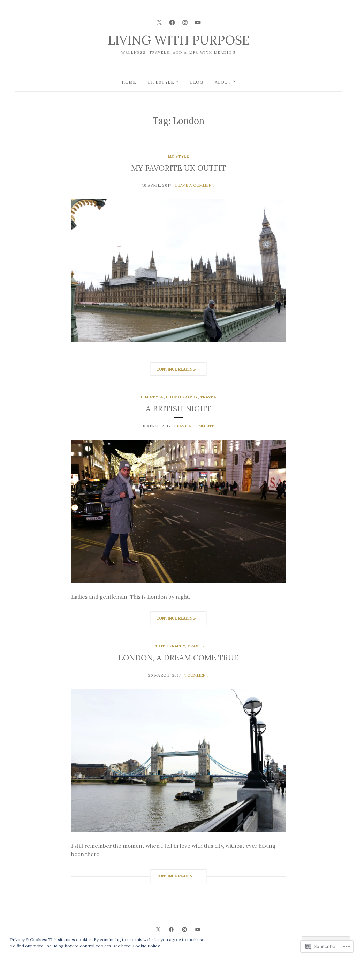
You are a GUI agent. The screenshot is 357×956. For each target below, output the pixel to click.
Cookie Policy (146, 945)
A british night (178, 408)
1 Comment (196, 675)
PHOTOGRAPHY (182, 397)
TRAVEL (208, 397)
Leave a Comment (195, 185)
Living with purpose (179, 40)
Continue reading (175, 371)
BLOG (196, 82)
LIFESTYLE (161, 82)
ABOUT (223, 82)
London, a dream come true (178, 657)
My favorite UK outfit (178, 168)
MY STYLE (178, 156)
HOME (129, 82)
